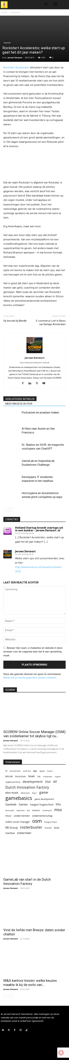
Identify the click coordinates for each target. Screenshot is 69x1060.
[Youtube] (45, 383)
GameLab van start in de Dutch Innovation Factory (27, 881)
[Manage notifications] (61, 1052)
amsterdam (15, 771)
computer (47, 776)
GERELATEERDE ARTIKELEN (19, 399)
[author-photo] (34, 353)
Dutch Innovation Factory (27, 787)
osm (37, 821)
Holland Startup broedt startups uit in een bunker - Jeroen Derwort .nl (39, 529)
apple (42, 771)
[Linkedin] (31, 383)
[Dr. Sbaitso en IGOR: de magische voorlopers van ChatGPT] (11, 448)
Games (23, 804)
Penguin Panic (50, 822)
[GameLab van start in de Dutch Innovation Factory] (34, 860)
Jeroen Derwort (15, 57)
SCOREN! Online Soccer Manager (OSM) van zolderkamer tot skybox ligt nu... (34, 734)
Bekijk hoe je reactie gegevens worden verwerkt (29, 677)
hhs (58, 804)
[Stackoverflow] (26, 1030)
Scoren (48, 827)
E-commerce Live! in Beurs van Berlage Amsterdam (51, 322)
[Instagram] (21, 1030)
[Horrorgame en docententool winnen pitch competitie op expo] (11, 497)
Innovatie (9, 810)
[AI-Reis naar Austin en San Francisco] (11, 432)
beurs (50, 771)
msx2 (8, 815)
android (27, 771)
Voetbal (10, 833)
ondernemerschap (42, 815)
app (35, 770)
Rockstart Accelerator (16, 67)
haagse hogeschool (41, 804)
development (33, 781)
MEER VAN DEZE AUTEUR (18, 403)
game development (44, 799)
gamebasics (18, 798)
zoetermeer (24, 833)
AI (6, 770)
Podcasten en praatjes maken (40, 412)
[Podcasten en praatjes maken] (11, 416)
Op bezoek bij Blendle (15, 320)
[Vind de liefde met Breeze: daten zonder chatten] (34, 910)
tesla (56, 827)
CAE (39, 776)
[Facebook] (24, 383)
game (43, 792)
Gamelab (10, 804)
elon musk (11, 792)
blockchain (20, 776)
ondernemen (22, 815)
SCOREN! (10, 690)
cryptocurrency (12, 781)
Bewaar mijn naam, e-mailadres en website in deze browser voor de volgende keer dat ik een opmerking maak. (32, 651)
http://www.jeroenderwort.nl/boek (34, 362)
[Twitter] (38, 383)
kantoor (36, 810)
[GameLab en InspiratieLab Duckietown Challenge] (11, 465)
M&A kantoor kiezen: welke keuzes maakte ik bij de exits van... (30, 983)
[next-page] (11, 509)
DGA (48, 781)
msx (58, 809)
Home (5, 12)
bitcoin (9, 776)
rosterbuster (31, 827)
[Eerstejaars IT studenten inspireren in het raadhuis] (11, 481)
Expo (34, 793)
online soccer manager (17, 821)
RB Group (11, 827)
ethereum (25, 793)
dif (55, 781)
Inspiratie (15, 12)
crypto (58, 776)
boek (31, 776)
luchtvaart (47, 810)
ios (28, 810)
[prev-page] (5, 509)
